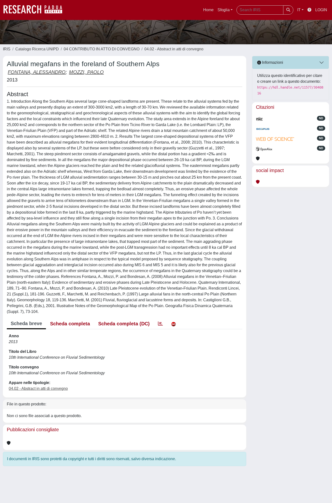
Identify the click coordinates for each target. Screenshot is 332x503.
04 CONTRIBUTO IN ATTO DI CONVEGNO (102, 49)
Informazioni (272, 62)
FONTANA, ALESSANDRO (37, 72)
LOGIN (321, 10)
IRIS (6, 49)
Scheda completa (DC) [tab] (124, 323)
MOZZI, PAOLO (86, 72)
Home (208, 10)
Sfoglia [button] (224, 10)
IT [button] (299, 10)
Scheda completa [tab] (70, 323)
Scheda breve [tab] (26, 323)
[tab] (160, 324)
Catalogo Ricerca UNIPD (37, 49)
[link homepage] (35, 10)
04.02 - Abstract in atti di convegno (173, 49)
